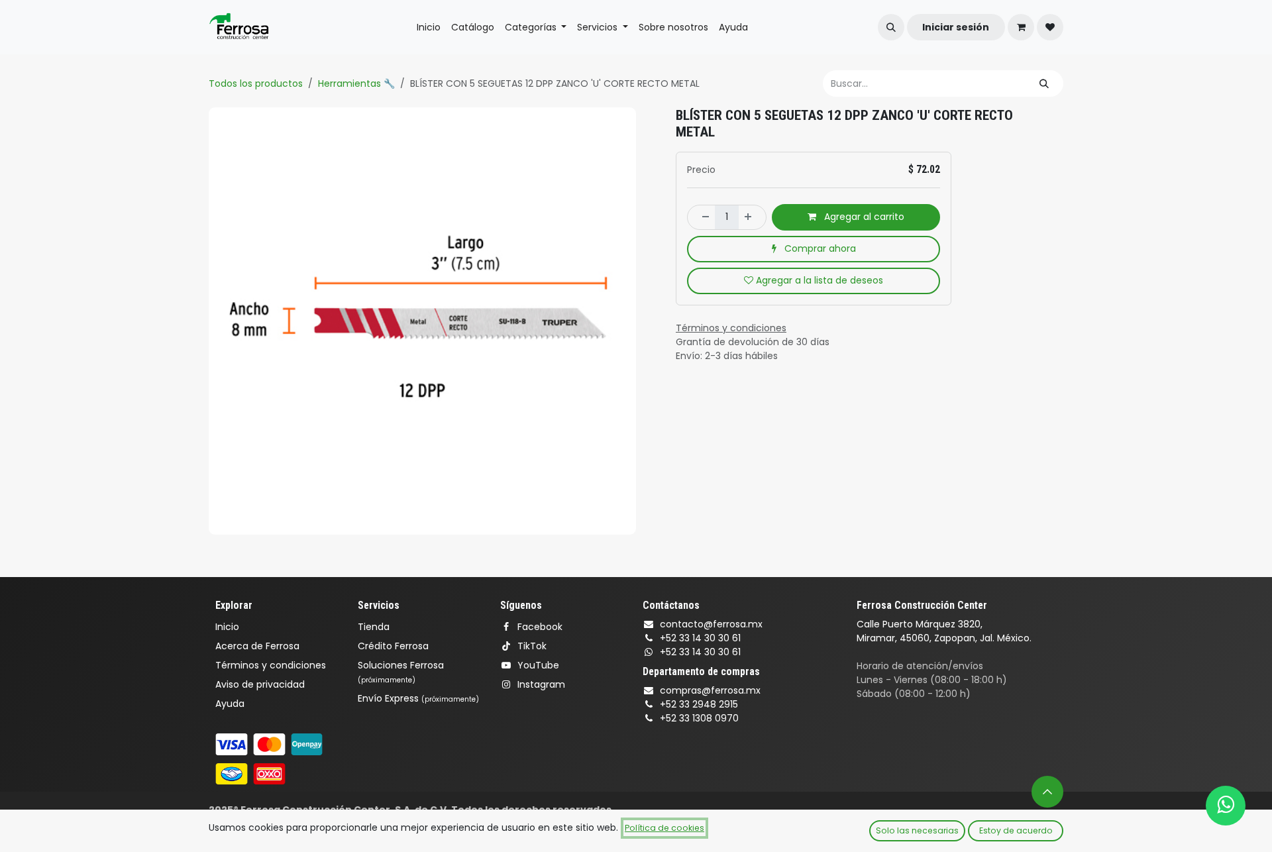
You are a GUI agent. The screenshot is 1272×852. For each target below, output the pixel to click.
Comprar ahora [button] (819, 248)
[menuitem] (428, 27)
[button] (891, 27)
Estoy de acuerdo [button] (1016, 830)
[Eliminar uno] (702, 217)
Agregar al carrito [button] (863, 216)
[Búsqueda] (1044, 83)
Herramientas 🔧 (356, 83)
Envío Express (418, 698)
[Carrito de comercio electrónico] (1021, 27)
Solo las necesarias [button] (917, 830)
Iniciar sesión (955, 27)
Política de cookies (664, 827)
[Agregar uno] (752, 217)
